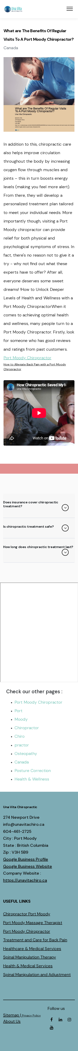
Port (18, 710)
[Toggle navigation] (70, 8)
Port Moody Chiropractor (27, 357)
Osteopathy (26, 753)
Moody (21, 719)
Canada (22, 762)
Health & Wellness (32, 779)
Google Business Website (27, 866)
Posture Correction (33, 770)
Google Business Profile (25, 859)
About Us (12, 1021)
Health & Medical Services (28, 966)
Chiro (20, 736)
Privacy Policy (31, 1015)
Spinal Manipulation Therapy (29, 957)
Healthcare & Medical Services (32, 948)
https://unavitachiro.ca (25, 880)
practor (22, 745)
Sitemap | (12, 1015)
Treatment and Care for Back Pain (35, 940)
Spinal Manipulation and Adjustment (37, 974)
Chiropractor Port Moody (26, 914)
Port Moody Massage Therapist (32, 922)
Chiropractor (27, 727)
